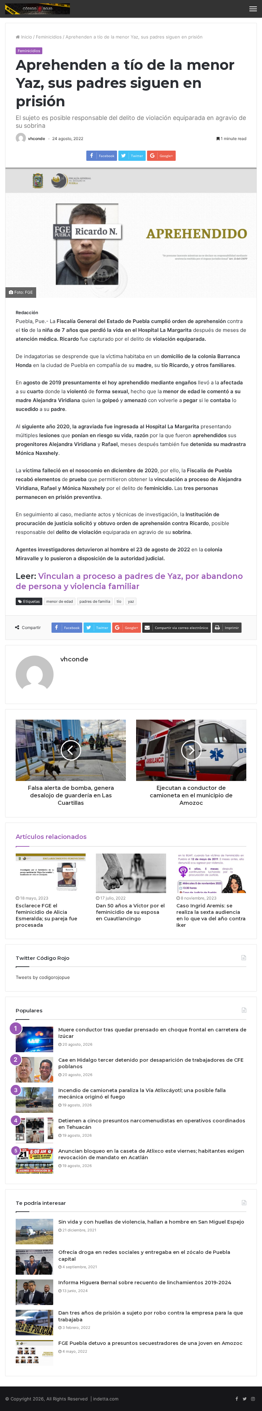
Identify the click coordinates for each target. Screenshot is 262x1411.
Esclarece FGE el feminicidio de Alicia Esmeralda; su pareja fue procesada (46, 915)
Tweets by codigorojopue (43, 977)
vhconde (36, 138)
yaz (131, 601)
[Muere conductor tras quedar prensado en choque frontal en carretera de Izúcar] (34, 1039)
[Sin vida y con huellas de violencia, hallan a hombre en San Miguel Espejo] (34, 1231)
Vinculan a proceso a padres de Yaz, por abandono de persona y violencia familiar (129, 581)
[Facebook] (236, 1399)
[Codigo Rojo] (37, 8)
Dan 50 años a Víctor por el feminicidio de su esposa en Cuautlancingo (130, 912)
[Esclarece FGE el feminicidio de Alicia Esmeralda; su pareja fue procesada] (51, 873)
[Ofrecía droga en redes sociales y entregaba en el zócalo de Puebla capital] (34, 1262)
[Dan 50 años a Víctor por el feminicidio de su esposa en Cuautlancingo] (131, 873)
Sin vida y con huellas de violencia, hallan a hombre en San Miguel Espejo (151, 1222)
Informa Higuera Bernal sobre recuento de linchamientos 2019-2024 (144, 1282)
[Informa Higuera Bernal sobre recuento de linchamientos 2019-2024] (34, 1292)
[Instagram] (253, 1399)
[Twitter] (245, 1399)
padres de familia (94, 601)
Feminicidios (49, 37)
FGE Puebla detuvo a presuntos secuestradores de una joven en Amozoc (150, 1343)
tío (119, 601)
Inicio (26, 37)
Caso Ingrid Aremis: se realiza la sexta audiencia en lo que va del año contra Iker (211, 915)
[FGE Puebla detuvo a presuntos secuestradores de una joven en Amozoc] (34, 1353)
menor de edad (59, 601)
